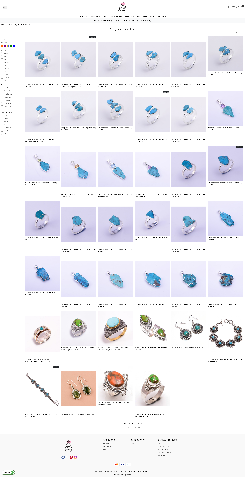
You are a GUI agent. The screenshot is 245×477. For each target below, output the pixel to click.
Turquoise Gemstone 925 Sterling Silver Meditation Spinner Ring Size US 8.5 (38, 360)
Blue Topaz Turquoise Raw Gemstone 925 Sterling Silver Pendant (115, 195)
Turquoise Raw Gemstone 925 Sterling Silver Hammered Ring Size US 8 (40, 140)
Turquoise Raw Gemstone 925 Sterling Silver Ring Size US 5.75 (115, 250)
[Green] (11, 46)
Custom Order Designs (145, 16)
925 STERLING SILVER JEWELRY (96, 16)
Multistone (7, 97)
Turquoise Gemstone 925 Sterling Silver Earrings (188, 347)
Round (6, 131)
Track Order (162, 455)
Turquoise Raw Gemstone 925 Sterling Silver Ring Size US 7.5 (152, 86)
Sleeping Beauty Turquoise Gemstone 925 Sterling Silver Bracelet (225, 360)
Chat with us (7, 472)
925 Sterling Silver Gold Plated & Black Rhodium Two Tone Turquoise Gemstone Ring (114, 349)
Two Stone (7, 106)
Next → (143, 424)
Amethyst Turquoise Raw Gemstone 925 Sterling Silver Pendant (224, 129)
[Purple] (5, 46)
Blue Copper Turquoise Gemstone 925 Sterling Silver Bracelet (41, 415)
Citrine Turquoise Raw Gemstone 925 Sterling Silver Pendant (77, 195)
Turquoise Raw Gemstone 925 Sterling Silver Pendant (223, 239)
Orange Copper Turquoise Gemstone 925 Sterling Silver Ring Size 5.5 (115, 404)
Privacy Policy (136, 471)
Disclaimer (145, 471)
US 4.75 (6, 56)
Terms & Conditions (123, 471)
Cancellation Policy (164, 452)
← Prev (124, 424)
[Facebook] (63, 457)
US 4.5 (6, 53)
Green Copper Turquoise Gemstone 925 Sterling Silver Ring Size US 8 (151, 415)
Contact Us (161, 16)
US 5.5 (6, 65)
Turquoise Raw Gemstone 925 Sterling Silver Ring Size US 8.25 (188, 140)
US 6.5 (6, 74)
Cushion (6, 115)
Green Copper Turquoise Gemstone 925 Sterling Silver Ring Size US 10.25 (78, 349)
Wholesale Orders (109, 446)
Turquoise (7, 100)
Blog (132, 443)
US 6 (5, 71)
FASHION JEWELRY (116, 16)
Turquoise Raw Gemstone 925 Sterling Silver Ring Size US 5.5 (188, 250)
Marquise (7, 121)
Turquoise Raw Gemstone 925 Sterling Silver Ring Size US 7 (225, 74)
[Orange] (2, 46)
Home (81, 16)
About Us (106, 443)
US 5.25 (6, 62)
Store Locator (108, 449)
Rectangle (7, 127)
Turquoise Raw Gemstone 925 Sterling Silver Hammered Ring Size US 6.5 (76, 86)
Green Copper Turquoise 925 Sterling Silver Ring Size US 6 (151, 349)
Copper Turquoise (10, 91)
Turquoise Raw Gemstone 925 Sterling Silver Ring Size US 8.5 (188, 86)
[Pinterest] (71, 457)
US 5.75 (6, 68)
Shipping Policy (163, 446)
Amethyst (7, 88)
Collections (130, 16)
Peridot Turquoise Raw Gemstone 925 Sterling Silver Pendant (41, 184)
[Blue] (14, 46)
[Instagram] (76, 457)
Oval (5, 134)
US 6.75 (6, 78)
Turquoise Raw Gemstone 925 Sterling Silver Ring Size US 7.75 (115, 86)
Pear (5, 124)
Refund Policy (163, 449)
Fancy (6, 118)
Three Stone (8, 103)
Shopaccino (127, 475)
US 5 (5, 59)
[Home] (122, 7)
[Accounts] (238, 7)
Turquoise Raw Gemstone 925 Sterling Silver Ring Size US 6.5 (42, 86)
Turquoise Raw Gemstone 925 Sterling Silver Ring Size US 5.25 (78, 250)
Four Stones (8, 94)
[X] (67, 457)
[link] (229, 7)
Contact (161, 443)
